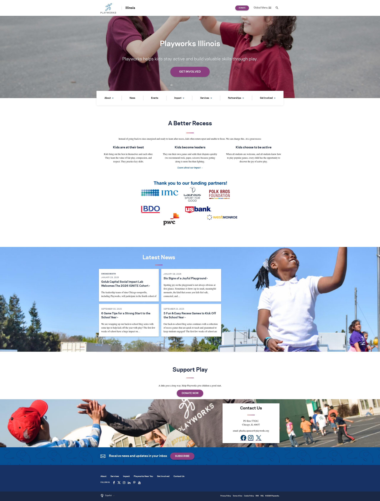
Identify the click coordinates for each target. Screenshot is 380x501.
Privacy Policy (225, 496)
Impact (177, 98)
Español (108, 495)
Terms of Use (237, 496)
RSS (257, 496)
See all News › (159, 343)
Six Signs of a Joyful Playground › (186, 278)
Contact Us (179, 476)
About (107, 98)
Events (154, 98)
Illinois (130, 8)
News (132, 98)
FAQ (262, 496)
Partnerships (234, 98)
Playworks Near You (143, 476)
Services (204, 98)
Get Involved (266, 98)
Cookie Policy (249, 496)
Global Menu (261, 8)
